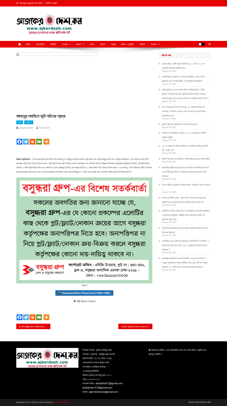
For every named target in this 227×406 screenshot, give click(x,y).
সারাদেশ (79, 44)
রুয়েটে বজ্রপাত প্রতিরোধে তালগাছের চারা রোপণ (180, 124)
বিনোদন (103, 44)
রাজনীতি (53, 44)
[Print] (32, 139)
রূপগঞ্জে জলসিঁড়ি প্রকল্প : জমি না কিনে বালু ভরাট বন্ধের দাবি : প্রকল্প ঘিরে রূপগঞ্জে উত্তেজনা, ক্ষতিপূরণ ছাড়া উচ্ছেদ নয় (184, 199)
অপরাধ (92, 44)
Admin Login (51, 3)
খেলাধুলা (65, 44)
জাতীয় (28, 44)
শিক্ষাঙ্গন (142, 44)
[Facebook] (19, 139)
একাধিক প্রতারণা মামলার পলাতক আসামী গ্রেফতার (136, 326)
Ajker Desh (44, 127)
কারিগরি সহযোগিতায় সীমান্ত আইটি (199, 402)
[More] (46, 139)
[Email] (39, 139)
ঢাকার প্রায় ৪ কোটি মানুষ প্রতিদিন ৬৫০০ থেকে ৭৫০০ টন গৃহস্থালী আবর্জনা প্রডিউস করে (183, 65)
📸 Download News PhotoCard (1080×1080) (84, 293)
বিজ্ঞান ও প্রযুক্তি (127, 44)
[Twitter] (26, 139)
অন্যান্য (154, 44)
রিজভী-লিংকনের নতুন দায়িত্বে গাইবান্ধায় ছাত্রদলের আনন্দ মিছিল (186, 159)
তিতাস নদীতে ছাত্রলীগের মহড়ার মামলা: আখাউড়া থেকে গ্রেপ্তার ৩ (186, 186)
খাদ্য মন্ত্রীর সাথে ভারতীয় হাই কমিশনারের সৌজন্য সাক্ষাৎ (35, 326)
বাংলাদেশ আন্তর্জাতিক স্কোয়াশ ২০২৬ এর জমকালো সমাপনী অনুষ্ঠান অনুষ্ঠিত (184, 135)
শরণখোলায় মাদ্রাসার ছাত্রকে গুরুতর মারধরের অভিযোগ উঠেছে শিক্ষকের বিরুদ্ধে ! (185, 230)
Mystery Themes (60, 402)
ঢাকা (19, 122)
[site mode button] (201, 44)
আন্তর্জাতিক (40, 44)
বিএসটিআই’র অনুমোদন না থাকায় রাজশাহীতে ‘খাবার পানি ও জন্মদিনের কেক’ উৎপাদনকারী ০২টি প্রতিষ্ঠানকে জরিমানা (183, 78)
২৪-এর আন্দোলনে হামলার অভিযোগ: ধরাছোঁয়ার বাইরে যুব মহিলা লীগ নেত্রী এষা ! (185, 148)
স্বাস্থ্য (113, 44)
